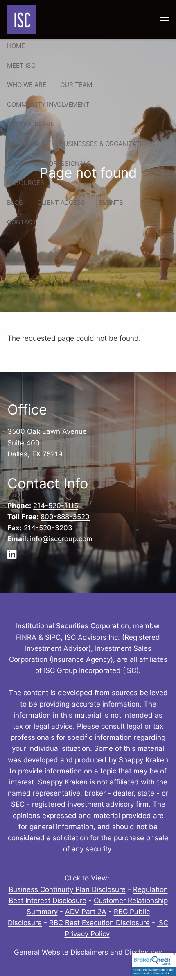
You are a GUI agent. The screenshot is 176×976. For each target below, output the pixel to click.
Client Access (61, 202)
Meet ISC (21, 65)
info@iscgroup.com (61, 539)
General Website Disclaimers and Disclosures (88, 952)
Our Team (76, 85)
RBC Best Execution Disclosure (99, 923)
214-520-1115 (55, 506)
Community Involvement (48, 104)
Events (111, 202)
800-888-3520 (65, 517)
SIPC (53, 637)
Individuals (26, 144)
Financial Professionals (49, 163)
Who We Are (26, 85)
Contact (21, 222)
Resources (25, 183)
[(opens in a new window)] (14, 556)
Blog (15, 202)
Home (16, 46)
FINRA (26, 637)
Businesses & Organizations (107, 144)
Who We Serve (30, 124)
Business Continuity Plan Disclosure (67, 889)
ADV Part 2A (85, 912)
